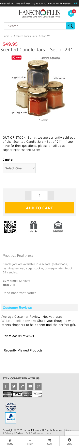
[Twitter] (14, 386)
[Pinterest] (38, 386)
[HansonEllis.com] (39, 13)
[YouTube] (30, 386)
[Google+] (22, 386)
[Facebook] (6, 386)
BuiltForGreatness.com (38, 433)
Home (6, 35)
